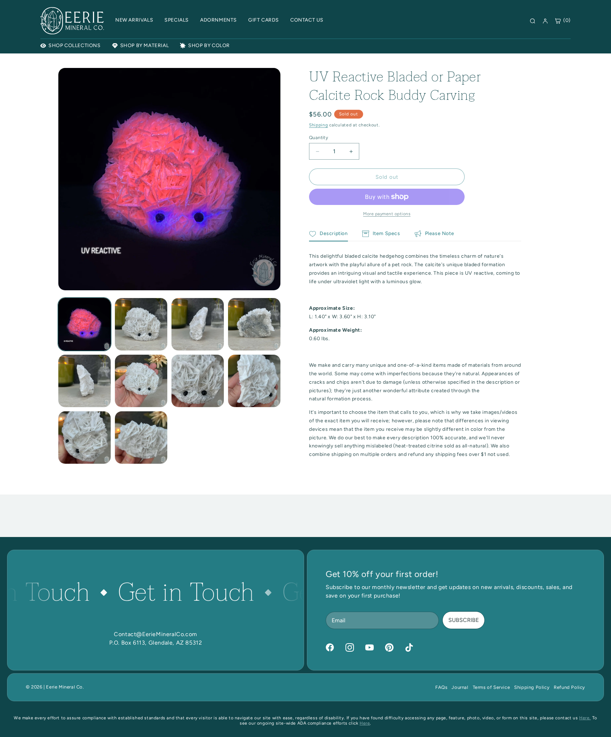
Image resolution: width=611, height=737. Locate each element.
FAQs (441, 687)
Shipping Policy (531, 687)
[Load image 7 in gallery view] (197, 380)
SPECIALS (176, 20)
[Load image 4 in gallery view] (254, 324)
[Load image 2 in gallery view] (141, 324)
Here (365, 723)
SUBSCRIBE (463, 620)
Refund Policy (569, 687)
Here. (585, 717)
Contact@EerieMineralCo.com (155, 634)
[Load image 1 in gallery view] (84, 324)
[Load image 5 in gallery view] (84, 380)
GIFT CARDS (263, 20)
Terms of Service (491, 687)
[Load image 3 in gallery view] (197, 324)
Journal (460, 687)
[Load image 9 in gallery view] (84, 437)
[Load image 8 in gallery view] (254, 380)
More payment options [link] (387, 213)
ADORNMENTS (218, 20)
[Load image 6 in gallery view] (141, 380)
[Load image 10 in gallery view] (141, 437)
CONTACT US (307, 20)
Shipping (318, 124)
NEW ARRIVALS (134, 20)
